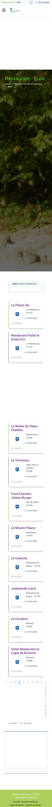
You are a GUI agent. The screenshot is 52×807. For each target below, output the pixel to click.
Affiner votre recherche (24, 284)
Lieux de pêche (17, 805)
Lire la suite (31, 318)
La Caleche (19, 558)
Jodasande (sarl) (23, 588)
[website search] (31, 2)
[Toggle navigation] (4, 10)
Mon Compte (44, 2)
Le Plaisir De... (21, 305)
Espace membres (30, 801)
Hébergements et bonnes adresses (28, 84)
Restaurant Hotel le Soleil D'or (25, 337)
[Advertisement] (26, 42)
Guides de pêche (33, 805)
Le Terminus (20, 460)
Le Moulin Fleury (23, 528)
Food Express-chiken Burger (21, 496)
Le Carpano (19, 619)
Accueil (8, 84)
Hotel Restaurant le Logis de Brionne (25, 651)
